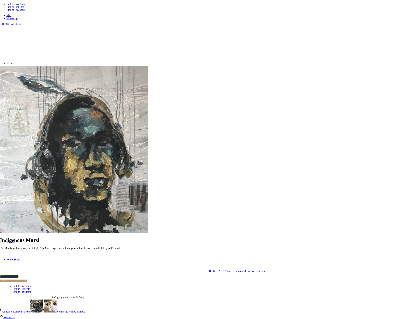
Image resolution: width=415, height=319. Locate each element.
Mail (8, 15)
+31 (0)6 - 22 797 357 (11, 23)
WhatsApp (12, 18)
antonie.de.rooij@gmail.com (250, 271)
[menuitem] (210, 15)
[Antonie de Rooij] (37, 42)
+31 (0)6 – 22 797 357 (218, 271)
